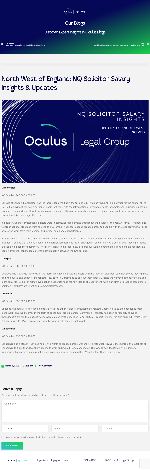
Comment (10, 403)
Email (57, 428)
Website (108, 428)
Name (8, 428)
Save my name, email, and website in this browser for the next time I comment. (43, 437)
